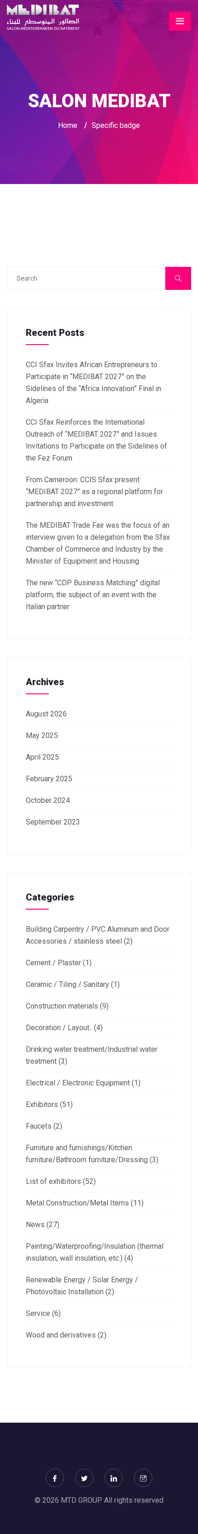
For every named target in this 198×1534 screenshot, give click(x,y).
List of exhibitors (53, 1181)
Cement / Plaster (53, 962)
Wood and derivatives (61, 1335)
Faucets (39, 1126)
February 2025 (49, 778)
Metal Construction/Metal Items (77, 1203)
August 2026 (46, 713)
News (35, 1224)
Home (67, 125)
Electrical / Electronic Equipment (78, 1082)
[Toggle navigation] (180, 21)
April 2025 (42, 757)
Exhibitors (42, 1104)
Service (38, 1313)
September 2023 (53, 822)
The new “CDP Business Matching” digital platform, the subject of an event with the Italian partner (93, 594)
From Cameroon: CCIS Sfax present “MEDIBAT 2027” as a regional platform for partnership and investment (94, 491)
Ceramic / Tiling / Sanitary (67, 984)
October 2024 (48, 800)
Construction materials (62, 1006)
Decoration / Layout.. (59, 1027)
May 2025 (42, 735)
